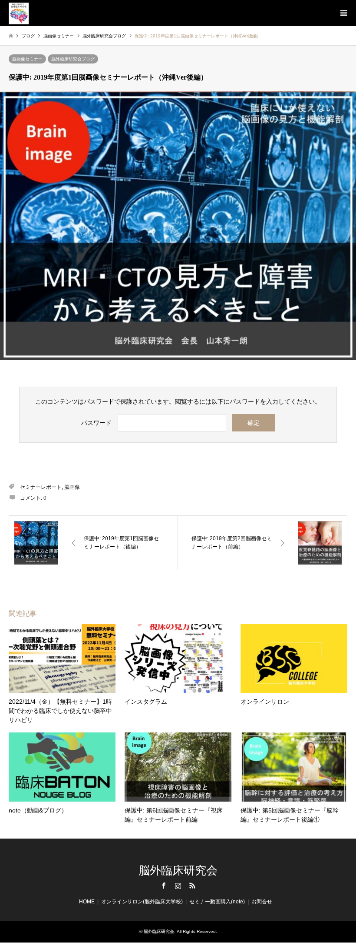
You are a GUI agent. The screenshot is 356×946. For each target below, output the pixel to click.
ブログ (28, 35)
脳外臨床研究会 (178, 870)
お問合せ (261, 902)
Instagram (178, 885)
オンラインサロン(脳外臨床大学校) (142, 902)
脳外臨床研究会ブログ (73, 59)
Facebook (164, 885)
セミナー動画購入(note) (217, 902)
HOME (87, 902)
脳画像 (72, 487)
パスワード (96, 422)
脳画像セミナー (27, 59)
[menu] (343, 13)
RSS (192, 885)
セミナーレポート (41, 487)
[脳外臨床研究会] (19, 13)
